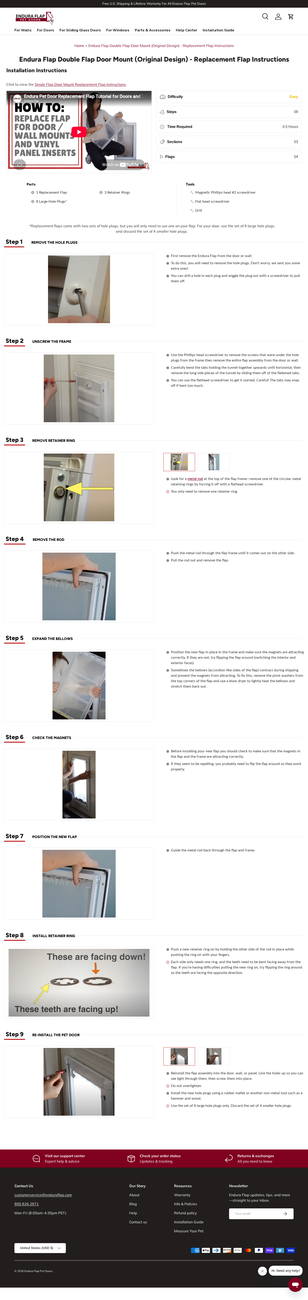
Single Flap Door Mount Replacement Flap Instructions (80, 84)
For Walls (23, 30)
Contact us (138, 1222)
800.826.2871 (26, 1204)
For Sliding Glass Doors (80, 30)
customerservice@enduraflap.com (43, 1195)
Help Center (186, 30)
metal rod (195, 479)
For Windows (117, 30)
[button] (291, 17)
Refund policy (185, 1213)
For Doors (45, 30)
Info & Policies (185, 1204)
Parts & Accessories (152, 30)
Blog (133, 1204)
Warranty (182, 1195)
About (134, 1195)
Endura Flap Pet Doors (38, 1271)
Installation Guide (218, 30)
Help (133, 1213)
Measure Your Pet (189, 1231)
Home (79, 45)
